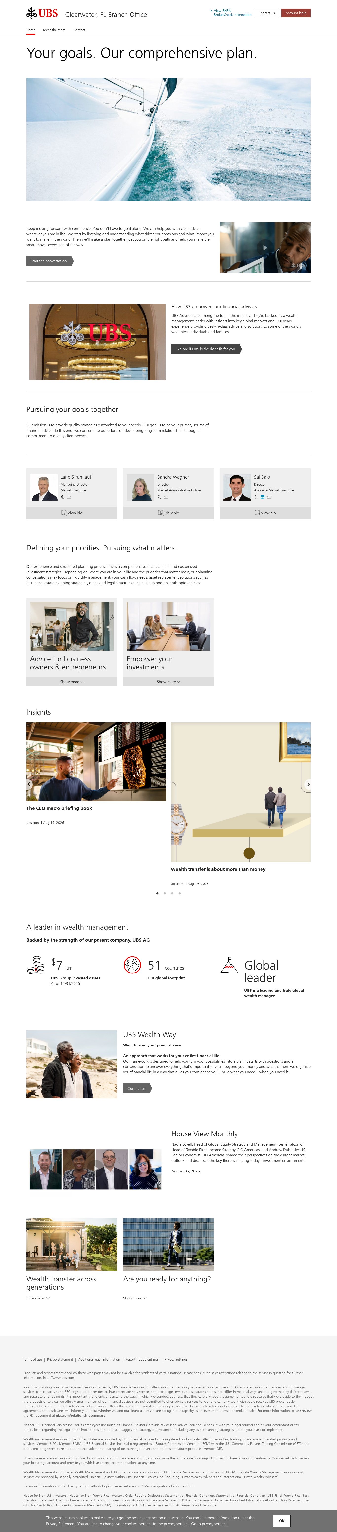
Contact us (267, 13)
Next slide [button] (304, 785)
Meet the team (54, 30)
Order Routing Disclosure (143, 1496)
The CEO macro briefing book (59, 808)
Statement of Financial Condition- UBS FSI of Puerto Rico (258, 1496)
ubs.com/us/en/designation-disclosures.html (161, 1486)
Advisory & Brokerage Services (154, 1500)
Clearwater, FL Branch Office (106, 14)
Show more (71, 682)
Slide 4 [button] (179, 893)
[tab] (157, 893)
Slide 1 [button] (157, 893)
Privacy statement (60, 1360)
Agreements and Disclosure (196, 1505)
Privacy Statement (60, 1523)
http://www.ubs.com (58, 1378)
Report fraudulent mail (142, 1360)
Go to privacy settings (209, 1523)
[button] (69, 497)
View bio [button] (84, 514)
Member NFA (213, 1449)
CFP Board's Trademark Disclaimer (203, 1500)
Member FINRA (70, 1444)
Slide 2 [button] (164, 893)
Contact (79, 30)
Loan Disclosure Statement (75, 1500)
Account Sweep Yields (113, 1500)
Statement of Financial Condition (189, 1496)
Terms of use (32, 1360)
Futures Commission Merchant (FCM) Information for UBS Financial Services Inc (114, 1505)
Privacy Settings (176, 1360)
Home (30, 30)
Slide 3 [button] (172, 893)
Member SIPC (46, 1444)
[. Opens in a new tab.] (42, 13)
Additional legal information (99, 1360)
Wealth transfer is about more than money (218, 869)
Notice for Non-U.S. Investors (44, 1496)
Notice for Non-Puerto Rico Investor (95, 1496)
